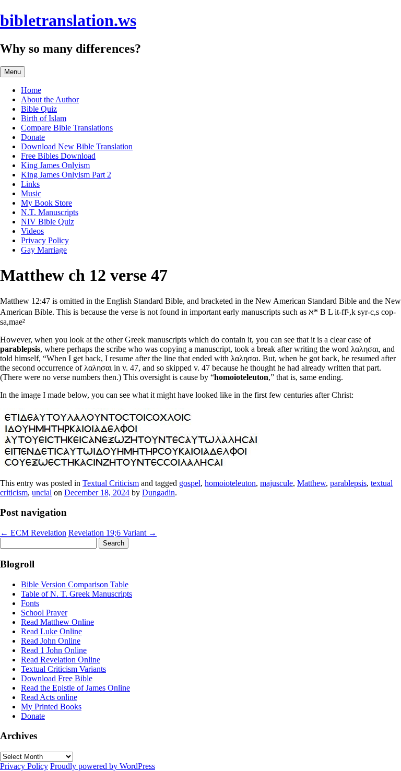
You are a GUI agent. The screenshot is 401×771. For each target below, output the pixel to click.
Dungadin (158, 492)
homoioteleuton (230, 483)
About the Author (50, 99)
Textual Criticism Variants (63, 669)
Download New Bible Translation (77, 146)
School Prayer (44, 612)
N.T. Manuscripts (49, 212)
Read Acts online (49, 697)
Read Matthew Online (57, 622)
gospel (189, 483)
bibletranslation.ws (68, 20)
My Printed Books (51, 706)
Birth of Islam (43, 118)
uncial (42, 492)
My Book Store (46, 202)
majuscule (276, 483)
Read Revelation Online (60, 659)
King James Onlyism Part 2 (66, 174)
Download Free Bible (56, 678)
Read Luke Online (51, 631)
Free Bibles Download (58, 155)
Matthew (311, 483)
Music (31, 193)
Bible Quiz (39, 108)
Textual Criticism (110, 483)
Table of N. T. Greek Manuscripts (76, 593)
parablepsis (348, 483)
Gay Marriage (44, 249)
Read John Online (50, 640)
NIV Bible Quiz (47, 221)
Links (30, 184)
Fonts (30, 603)
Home (31, 90)
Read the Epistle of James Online (75, 687)
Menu (12, 72)
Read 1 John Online (54, 650)
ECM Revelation (33, 532)
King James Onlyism (55, 165)
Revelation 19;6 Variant (112, 532)
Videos (32, 231)
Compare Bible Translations (67, 127)
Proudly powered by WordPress (102, 766)
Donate (33, 137)
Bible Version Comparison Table (74, 584)
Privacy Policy (45, 240)
